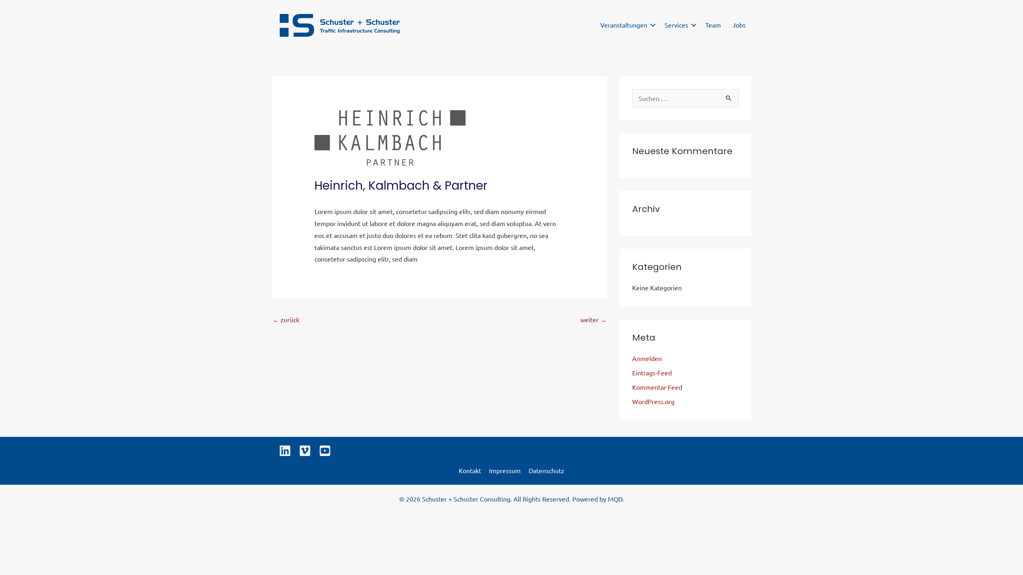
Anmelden (647, 358)
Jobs (739, 25)
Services (676, 25)
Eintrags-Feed (652, 373)
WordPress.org (653, 401)
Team (713, 25)
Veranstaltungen (623, 25)
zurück (286, 319)
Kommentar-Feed (657, 387)
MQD (615, 499)
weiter (593, 319)
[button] (653, 25)
